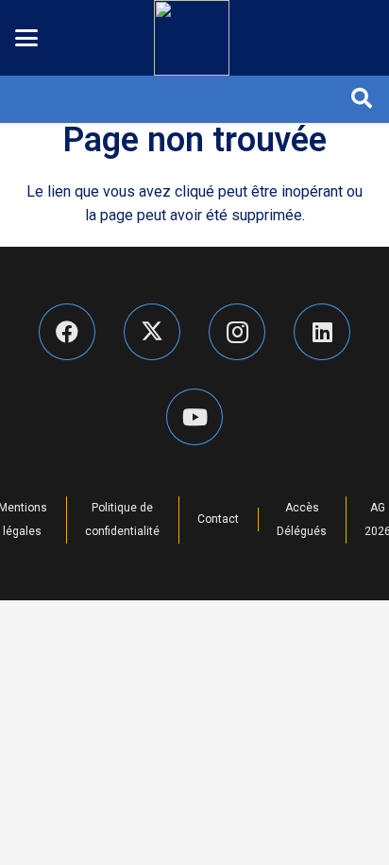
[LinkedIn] (322, 331)
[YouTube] (194, 417)
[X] (152, 331)
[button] (26, 37)
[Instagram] (237, 331)
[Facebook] (67, 331)
